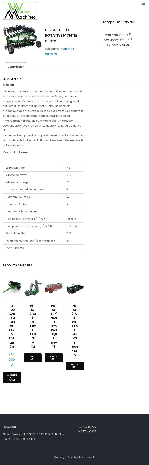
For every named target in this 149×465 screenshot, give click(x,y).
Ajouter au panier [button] (11, 377)
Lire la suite (32, 358)
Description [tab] (15, 67)
